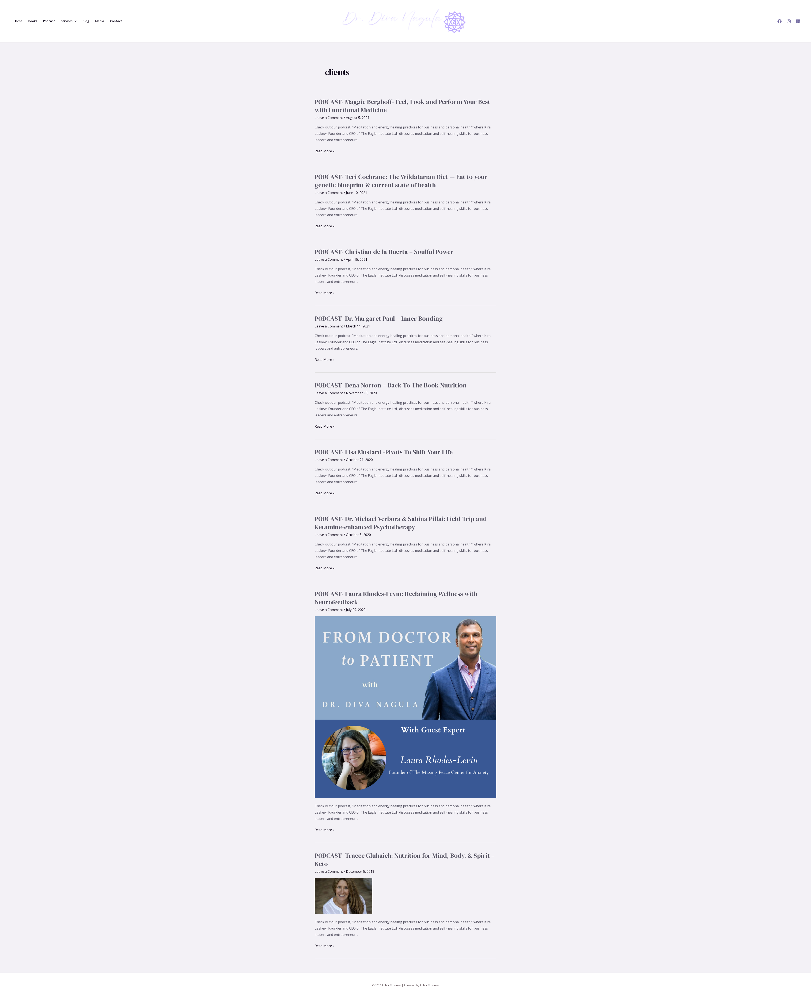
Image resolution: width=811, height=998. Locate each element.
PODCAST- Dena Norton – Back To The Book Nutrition (391, 385)
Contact (116, 21)
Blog (86, 21)
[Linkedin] (798, 21)
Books (32, 21)
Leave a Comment (329, 117)
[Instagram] (789, 21)
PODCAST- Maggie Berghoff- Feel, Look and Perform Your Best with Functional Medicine (402, 105)
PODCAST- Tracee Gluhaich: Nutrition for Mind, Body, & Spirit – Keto (405, 859)
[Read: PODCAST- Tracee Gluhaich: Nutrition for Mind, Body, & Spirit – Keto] (343, 895)
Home (18, 21)
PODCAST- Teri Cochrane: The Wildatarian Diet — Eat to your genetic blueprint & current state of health (401, 180)
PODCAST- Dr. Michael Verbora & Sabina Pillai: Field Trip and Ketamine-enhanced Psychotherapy (401, 522)
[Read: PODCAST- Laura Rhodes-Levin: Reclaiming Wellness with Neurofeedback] (405, 707)
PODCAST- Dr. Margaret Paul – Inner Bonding (379, 318)
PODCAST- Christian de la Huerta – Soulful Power (384, 251)
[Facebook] (779, 21)
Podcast (49, 21)
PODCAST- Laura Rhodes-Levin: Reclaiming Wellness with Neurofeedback (396, 597)
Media (99, 21)
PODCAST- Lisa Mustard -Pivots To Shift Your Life (384, 452)
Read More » (325, 151)
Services (66, 21)
